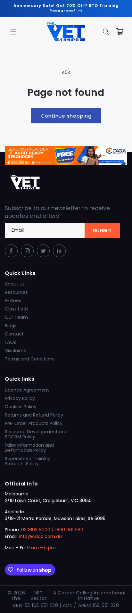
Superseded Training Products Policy (28, 461)
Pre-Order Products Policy (33, 423)
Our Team (16, 317)
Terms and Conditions (29, 359)
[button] (13, 32)
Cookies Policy (21, 406)
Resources (16, 292)
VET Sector (38, 595)
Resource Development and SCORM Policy (36, 434)
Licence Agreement (27, 390)
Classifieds (17, 309)
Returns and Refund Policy (34, 415)
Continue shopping (66, 115)
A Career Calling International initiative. (89, 595)
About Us (15, 284)
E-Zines (13, 300)
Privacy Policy (20, 398)
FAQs (10, 342)
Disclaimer (16, 350)
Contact (14, 334)
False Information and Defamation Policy (29, 447)
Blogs (10, 325)
